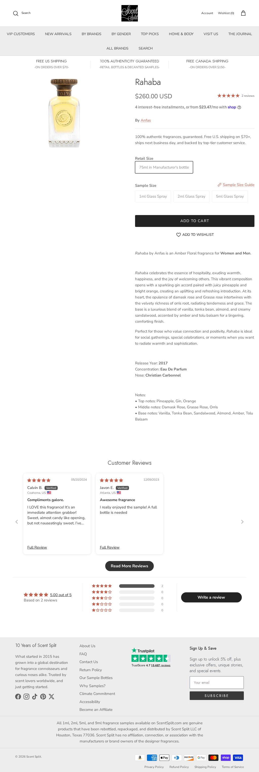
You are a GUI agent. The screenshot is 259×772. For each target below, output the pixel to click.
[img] (38, 480)
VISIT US (211, 34)
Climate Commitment (97, 693)
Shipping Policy (205, 767)
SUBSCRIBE (217, 695)
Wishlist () (226, 13)
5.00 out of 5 (61, 594)
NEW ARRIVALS (58, 34)
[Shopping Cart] (242, 13)
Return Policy (90, 669)
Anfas (146, 120)
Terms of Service (233, 767)
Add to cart (194, 220)
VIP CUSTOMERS (21, 34)
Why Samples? (92, 685)
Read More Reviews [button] (129, 566)
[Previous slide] (17, 521)
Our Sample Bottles (96, 677)
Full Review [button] (37, 547)
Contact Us (88, 661)
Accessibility (89, 701)
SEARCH (146, 48)
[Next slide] (242, 521)
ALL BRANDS (117, 48)
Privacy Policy (154, 767)
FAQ (83, 654)
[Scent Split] (129, 13)
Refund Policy (179, 767)
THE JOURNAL (240, 34)
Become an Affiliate (96, 709)
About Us (87, 645)
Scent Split (33, 757)
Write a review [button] (211, 597)
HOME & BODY (181, 34)
